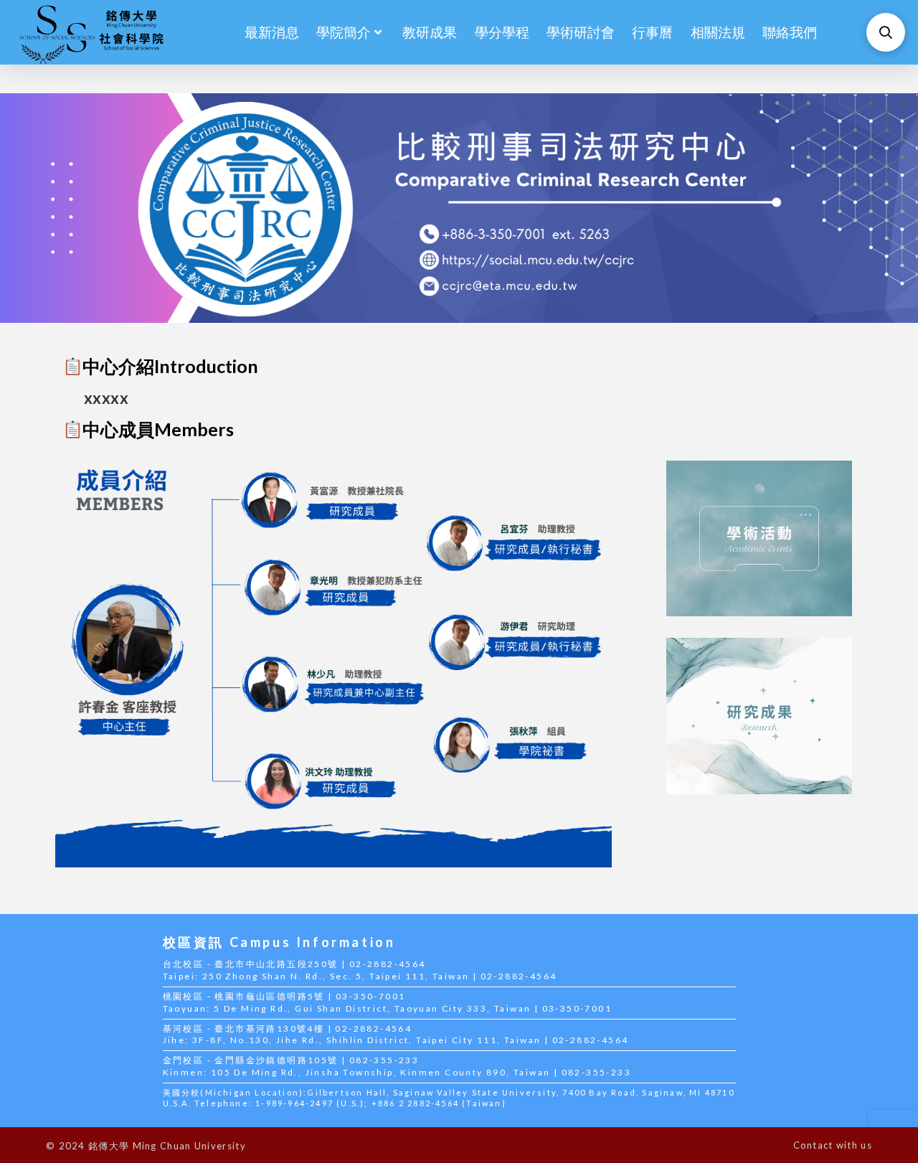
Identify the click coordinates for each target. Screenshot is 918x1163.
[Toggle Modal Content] (885, 32)
